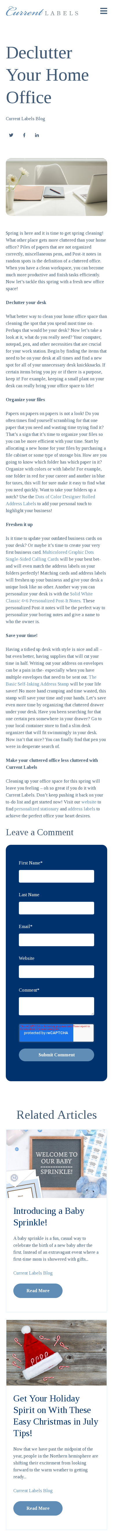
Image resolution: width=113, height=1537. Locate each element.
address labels (81, 808)
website (88, 801)
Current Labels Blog (25, 118)
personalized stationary (36, 808)
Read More (38, 1290)
